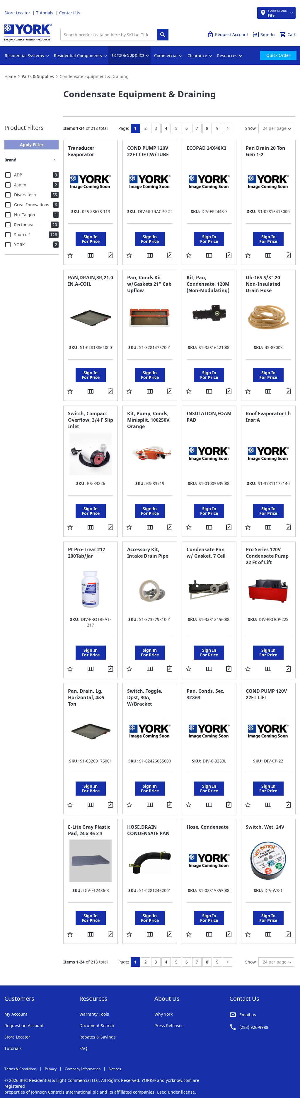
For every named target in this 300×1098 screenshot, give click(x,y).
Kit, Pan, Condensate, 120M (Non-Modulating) (208, 284)
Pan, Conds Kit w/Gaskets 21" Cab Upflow (149, 284)
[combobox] (110, 34)
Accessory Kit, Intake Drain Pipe (147, 552)
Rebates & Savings (97, 1037)
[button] (70, 255)
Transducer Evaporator (81, 151)
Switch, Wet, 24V (265, 827)
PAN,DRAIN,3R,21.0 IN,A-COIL (90, 280)
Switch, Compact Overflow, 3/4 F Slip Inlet (90, 420)
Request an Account (24, 1025)
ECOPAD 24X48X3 (206, 148)
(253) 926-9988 (253, 1027)
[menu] (150, 55)
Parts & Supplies (38, 76)
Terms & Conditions (20, 1068)
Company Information (82, 1068)
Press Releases (168, 1025)
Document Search (96, 1025)
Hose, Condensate (208, 827)
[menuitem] (24, 55)
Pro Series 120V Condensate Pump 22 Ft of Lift (267, 556)
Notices (115, 1068)
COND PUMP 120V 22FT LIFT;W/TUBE (148, 151)
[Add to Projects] (111, 255)
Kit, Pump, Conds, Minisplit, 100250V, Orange (149, 420)
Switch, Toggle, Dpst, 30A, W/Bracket (144, 697)
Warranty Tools (94, 1014)
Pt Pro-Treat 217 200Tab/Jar (86, 552)
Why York (163, 1014)
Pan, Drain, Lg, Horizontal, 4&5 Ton (86, 697)
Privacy (51, 1068)
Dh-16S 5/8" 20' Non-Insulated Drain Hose (264, 284)
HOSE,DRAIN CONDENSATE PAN (148, 830)
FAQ (83, 1048)
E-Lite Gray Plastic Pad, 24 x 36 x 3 (89, 830)
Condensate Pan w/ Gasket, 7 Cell (206, 552)
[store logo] (28, 32)
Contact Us (69, 13)
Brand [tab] (10, 160)
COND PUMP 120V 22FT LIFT (266, 694)
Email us (247, 1014)
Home (10, 76)
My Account (15, 1014)
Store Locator (17, 13)
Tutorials (45, 13)
